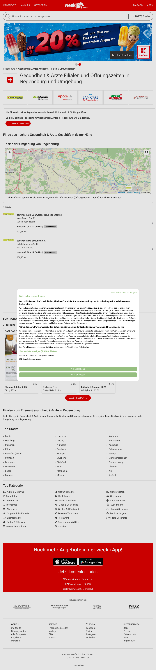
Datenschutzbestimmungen (123, 292)
